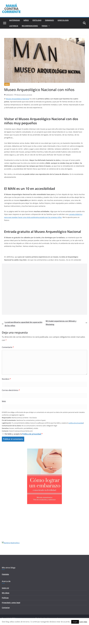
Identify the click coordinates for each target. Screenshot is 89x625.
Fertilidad (36, 20)
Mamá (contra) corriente (24, 95)
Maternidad (14, 20)
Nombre (6, 379)
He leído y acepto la (24, 434)
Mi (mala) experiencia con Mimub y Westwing (61, 323)
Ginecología (63, 20)
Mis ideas (5, 593)
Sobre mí (5, 588)
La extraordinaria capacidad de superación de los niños (23, 324)
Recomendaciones (30, 26)
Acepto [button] (75, 622)
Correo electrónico (11, 390)
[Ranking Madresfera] (10, 543)
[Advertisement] (44, 289)
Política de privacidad (31, 434)
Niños (26, 20)
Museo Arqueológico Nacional (17, 99)
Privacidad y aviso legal (11, 602)
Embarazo (49, 20)
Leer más (83, 621)
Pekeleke (5, 574)
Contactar (6, 607)
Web (4, 401)
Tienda (44, 26)
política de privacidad (76, 423)
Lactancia (13, 26)
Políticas (5, 598)
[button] (48, 25)
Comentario (8, 347)
